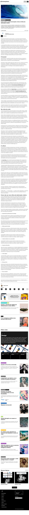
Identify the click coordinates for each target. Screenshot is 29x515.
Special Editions (3, 493)
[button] (27, 355)
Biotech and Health (3, 376)
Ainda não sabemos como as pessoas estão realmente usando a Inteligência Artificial (10, 446)
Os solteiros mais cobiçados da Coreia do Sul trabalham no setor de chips (9, 433)
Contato (2, 496)
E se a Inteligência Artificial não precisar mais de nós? (8, 318)
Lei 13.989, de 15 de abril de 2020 (17, 84)
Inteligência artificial (3, 443)
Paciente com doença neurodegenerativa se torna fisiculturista (7, 392)
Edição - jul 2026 (3, 333)
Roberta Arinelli (4, 30)
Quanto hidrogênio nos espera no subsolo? (8, 419)
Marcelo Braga (14, 89)
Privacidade (3, 505)
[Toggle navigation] (27, 1)
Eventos (2, 499)
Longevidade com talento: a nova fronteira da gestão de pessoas (8, 378)
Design (4, 335)
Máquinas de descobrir (6, 405)
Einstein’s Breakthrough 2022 (21, 91)
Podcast (2, 316)
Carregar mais (14, 487)
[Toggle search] (24, 1)
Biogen (6, 400)
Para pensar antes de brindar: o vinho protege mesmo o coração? (9, 459)
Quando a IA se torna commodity (8, 364)
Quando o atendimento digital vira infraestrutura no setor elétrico (9, 305)
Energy (2, 416)
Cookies (2, 502)
